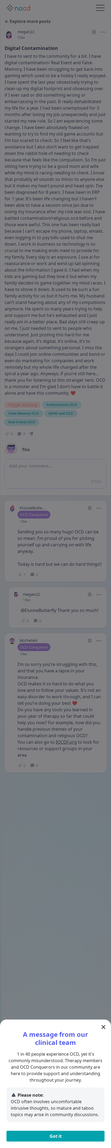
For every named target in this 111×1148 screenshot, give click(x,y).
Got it (56, 1136)
